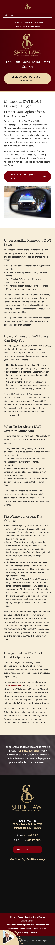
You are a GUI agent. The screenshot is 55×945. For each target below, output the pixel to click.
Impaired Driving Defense (35, 917)
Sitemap (34, 932)
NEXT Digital (42, 941)
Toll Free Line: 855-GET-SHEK (27, 26)
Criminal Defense (27, 921)
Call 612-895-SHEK (29, 750)
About (20, 917)
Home (12, 917)
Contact (43, 929)
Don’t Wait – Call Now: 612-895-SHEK (27, 23)
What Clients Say (17, 859)
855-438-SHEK (34, 840)
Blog (36, 929)
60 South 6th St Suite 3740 (27, 824)
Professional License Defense (19, 929)
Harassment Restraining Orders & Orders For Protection (27, 925)
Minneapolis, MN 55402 (27, 827)
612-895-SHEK (14, 685)
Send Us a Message (36, 859)
